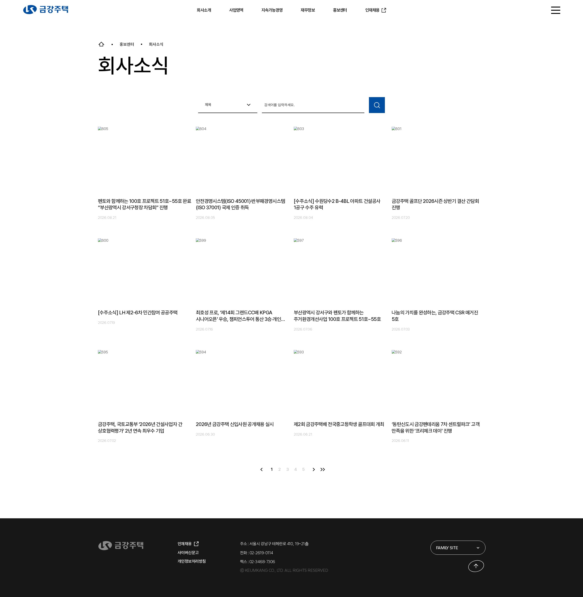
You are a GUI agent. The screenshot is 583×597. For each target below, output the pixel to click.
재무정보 (308, 10)
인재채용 (372, 10)
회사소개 (204, 10)
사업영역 (236, 10)
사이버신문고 (188, 552)
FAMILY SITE (447, 547)
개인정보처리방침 (192, 561)
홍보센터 (340, 10)
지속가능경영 (272, 10)
